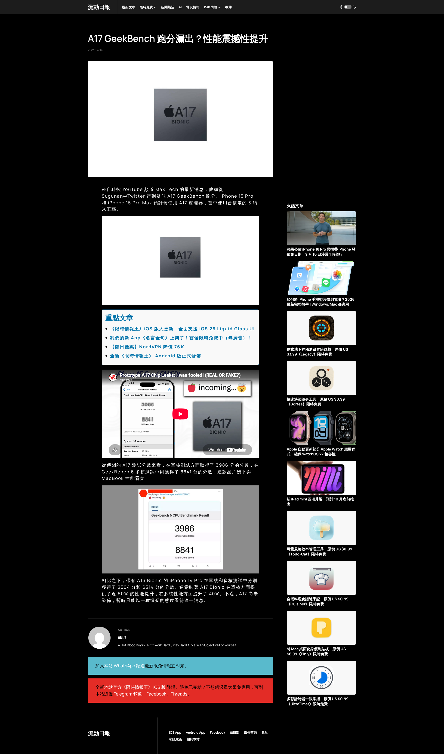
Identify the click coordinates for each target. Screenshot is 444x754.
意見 (265, 732)
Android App (195, 732)
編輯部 (234, 732)
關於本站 (193, 739)
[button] (347, 7)
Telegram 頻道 (128, 694)
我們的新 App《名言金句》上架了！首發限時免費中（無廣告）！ (181, 338)
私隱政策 (175, 739)
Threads (179, 694)
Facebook (156, 694)
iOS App (175, 732)
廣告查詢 (250, 732)
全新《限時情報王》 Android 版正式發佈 (155, 356)
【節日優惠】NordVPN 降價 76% (147, 347)
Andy (122, 637)
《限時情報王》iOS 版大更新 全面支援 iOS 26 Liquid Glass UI (182, 329)
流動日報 (99, 6)
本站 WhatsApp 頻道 (124, 666)
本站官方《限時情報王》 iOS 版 (135, 687)
